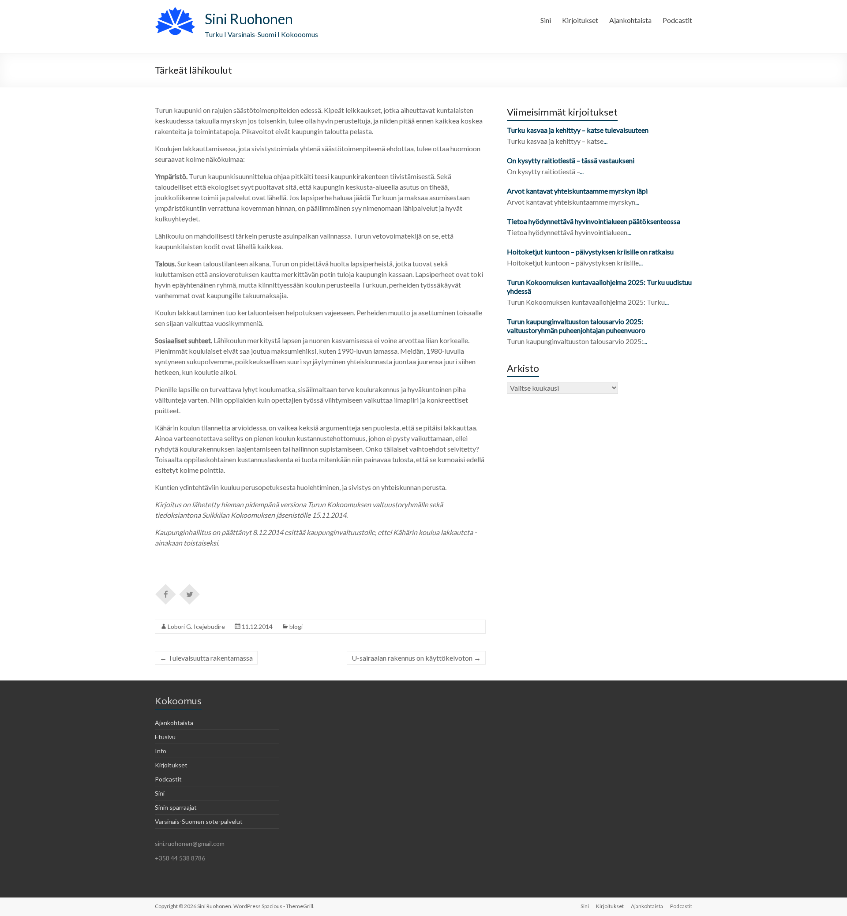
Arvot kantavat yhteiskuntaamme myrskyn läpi (577, 191)
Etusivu (165, 736)
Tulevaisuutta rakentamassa (206, 658)
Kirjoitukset (580, 20)
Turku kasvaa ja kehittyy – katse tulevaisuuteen (577, 130)
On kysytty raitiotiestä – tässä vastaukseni (570, 160)
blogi (296, 626)
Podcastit (677, 20)
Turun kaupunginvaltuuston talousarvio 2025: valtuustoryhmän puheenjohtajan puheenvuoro (577, 325)
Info (160, 751)
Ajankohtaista (630, 20)
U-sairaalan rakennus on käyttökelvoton (416, 658)
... (605, 141)
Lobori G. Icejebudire (196, 626)
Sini (545, 20)
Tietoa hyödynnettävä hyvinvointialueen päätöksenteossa (593, 221)
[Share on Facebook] (166, 593)
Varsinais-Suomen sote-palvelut (199, 821)
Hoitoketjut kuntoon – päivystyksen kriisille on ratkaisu (590, 251)
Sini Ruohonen (249, 18)
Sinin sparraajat (176, 807)
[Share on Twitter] (190, 593)
